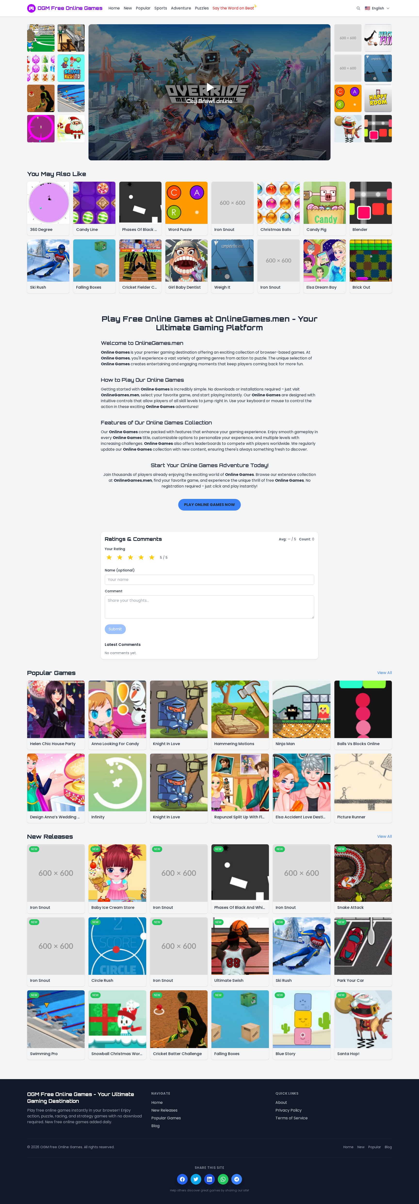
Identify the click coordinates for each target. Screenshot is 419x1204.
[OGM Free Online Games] (31, 8)
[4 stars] (141, 557)
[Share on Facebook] (182, 1179)
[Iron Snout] (348, 38)
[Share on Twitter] (196, 1179)
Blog (155, 1126)
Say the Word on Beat (233, 8)
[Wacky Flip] (378, 38)
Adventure (181, 8)
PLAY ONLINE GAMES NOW (209, 504)
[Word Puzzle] (348, 98)
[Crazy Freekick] (41, 38)
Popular (143, 8)
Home (114, 8)
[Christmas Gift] (71, 128)
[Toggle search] (358, 8)
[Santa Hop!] (348, 128)
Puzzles (202, 8)
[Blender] (378, 128)
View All (384, 672)
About (281, 1102)
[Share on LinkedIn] (209, 1179)
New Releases (164, 1110)
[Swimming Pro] (71, 98)
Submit (115, 629)
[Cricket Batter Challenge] (41, 98)
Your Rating (115, 548)
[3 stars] (130, 557)
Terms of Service (291, 1118)
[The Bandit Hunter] (71, 38)
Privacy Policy (288, 1110)
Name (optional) (120, 570)
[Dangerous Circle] (41, 128)
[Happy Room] (378, 98)
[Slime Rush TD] (71, 68)
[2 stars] (119, 557)
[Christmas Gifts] (41, 68)
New (128, 8)
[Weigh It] (378, 68)
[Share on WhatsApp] (223, 1179)
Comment (113, 591)
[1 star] (109, 557)
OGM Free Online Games (70, 8)
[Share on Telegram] (236, 1179)
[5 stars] (151, 557)
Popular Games (166, 1118)
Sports (160, 8)
